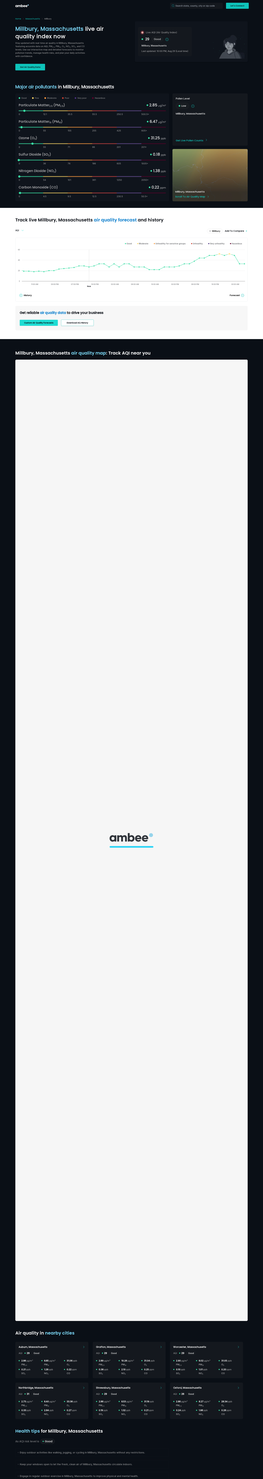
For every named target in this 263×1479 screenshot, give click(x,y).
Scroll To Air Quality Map (190, 196)
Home (18, 18)
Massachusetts (32, 18)
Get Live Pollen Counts (189, 140)
